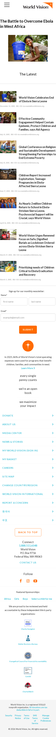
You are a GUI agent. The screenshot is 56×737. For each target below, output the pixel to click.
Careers (7, 467)
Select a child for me (42, 598)
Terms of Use (26, 716)
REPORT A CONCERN (15, 502)
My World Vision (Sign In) (20, 450)
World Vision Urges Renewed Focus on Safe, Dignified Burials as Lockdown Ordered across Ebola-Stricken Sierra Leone (37, 243)
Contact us (28, 562)
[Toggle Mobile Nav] (7, 5)
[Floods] (28, 48)
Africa (7, 598)
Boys (25, 598)
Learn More (27, 368)
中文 (4, 520)
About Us (8, 424)
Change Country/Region (20, 485)
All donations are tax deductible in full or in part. (31, 708)
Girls (16, 598)
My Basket (9, 459)
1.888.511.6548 (28, 545)
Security (8, 715)
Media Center (12, 433)
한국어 (6, 511)
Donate (7, 415)
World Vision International (22, 493)
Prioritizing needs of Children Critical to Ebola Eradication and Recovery (36, 271)
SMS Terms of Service (35, 719)
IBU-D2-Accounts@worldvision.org (30, 106)
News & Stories (12, 441)
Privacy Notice (18, 716)
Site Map (8, 476)
